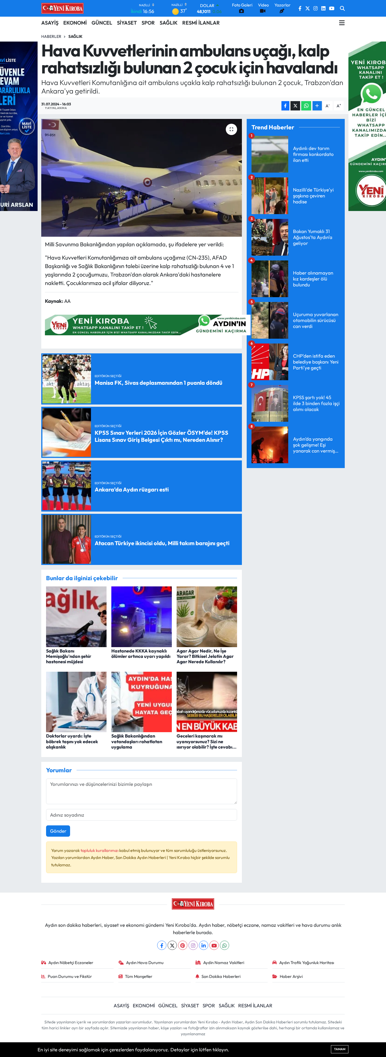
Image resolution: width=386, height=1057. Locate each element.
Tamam (339, 1049)
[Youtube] (214, 945)
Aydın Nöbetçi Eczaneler (70, 962)
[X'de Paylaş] (295, 105)
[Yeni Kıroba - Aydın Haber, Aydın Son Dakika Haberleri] (62, 8)
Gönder (58, 831)
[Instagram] (193, 945)
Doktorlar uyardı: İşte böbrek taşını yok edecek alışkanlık (72, 741)
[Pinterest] (182, 945)
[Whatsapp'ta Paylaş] (306, 105)
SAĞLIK (168, 22)
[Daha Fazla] (317, 105)
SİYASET (127, 22)
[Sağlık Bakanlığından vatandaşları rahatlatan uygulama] (141, 701)
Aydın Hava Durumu (145, 962)
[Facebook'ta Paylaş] (285, 105)
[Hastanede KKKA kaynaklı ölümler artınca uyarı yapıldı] (141, 616)
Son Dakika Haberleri (220, 976)
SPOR (148, 22)
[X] (172, 945)
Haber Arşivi (291, 976)
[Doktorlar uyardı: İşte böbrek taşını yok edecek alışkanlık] (76, 701)
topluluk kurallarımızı (100, 850)
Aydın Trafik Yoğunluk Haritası (306, 962)
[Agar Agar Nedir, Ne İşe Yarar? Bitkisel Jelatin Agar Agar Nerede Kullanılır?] (207, 616)
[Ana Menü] (342, 23)
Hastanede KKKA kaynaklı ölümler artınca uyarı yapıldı (140, 653)
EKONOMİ (75, 22)
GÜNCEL (102, 22)
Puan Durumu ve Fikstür (70, 976)
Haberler (51, 36)
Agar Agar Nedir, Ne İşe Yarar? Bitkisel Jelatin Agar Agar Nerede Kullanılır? (205, 656)
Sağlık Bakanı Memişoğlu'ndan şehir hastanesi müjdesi (68, 656)
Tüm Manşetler (138, 976)
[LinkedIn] (203, 945)
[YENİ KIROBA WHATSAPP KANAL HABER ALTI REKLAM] (148, 324)
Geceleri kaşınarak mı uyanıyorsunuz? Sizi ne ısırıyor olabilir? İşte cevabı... (207, 741)
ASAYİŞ (49, 22)
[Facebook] (161, 945)
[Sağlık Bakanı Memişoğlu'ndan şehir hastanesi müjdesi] (76, 616)
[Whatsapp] (224, 945)
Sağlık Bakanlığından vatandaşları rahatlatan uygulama (136, 741)
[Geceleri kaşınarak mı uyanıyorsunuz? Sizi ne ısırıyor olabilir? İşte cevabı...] (207, 701)
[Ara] (342, 8)
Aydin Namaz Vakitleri (223, 962)
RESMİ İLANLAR (201, 22)
